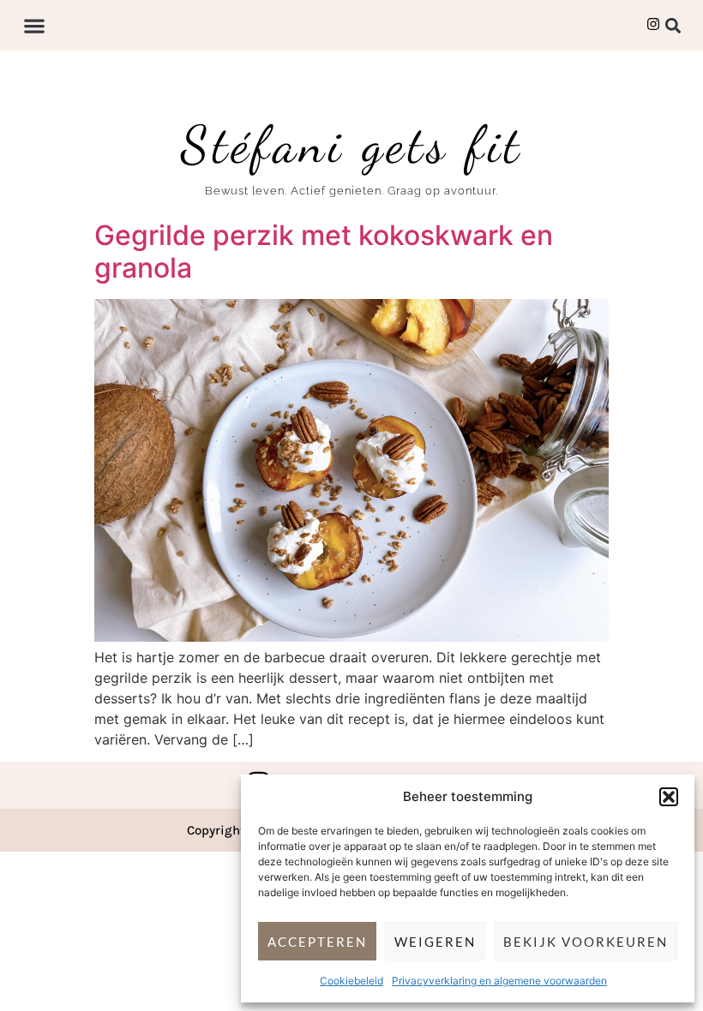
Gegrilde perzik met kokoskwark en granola (323, 251)
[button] (668, 796)
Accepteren (317, 941)
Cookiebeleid (351, 980)
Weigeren (435, 941)
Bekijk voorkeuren (585, 941)
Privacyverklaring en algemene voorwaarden (499, 980)
